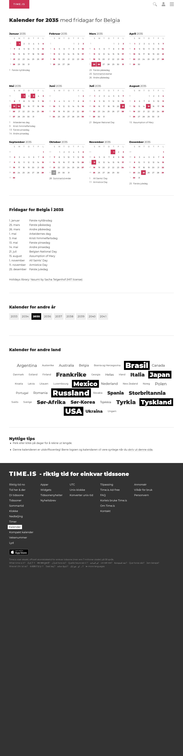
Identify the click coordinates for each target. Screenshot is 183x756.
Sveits (14, 402)
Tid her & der (17, 489)
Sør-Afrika (51, 402)
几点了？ (31, 563)
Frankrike (71, 374)
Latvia (31, 383)
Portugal (22, 393)
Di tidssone (16, 495)
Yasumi (35, 279)
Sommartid (99, 74)
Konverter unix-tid (81, 495)
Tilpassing (106, 484)
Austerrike (48, 365)
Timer (13, 521)
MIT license (74, 279)
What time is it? (17, 563)
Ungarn (112, 411)
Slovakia (97, 393)
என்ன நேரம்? (62, 566)
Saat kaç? (50, 566)
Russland (71, 392)
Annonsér (140, 484)
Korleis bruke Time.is (113, 500)
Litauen (44, 383)
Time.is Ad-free (110, 489)
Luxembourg (60, 383)
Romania (40, 393)
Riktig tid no (17, 484)
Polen (161, 383)
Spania (115, 393)
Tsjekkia (105, 402)
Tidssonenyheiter (51, 495)
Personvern (141, 495)
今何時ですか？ (37, 566)
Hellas (109, 374)
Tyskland (156, 402)
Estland (33, 374)
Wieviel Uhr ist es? (18, 566)
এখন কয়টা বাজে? (106, 563)
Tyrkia (126, 402)
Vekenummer (18, 537)
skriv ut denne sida (140, 449)
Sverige (27, 402)
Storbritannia (147, 393)
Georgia (95, 374)
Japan (160, 375)
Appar (44, 484)
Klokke (13, 511)
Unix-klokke (77, 489)
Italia (137, 374)
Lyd (11, 542)
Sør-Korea (83, 402)
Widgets (45, 489)
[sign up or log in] (163, 5)
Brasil (136, 365)
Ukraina (94, 411)
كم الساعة (94, 563)
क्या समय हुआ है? (43, 563)
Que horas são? (136, 563)
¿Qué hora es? (59, 563)
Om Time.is (107, 505)
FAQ (103, 495)
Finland (46, 374)
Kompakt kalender (21, 532)
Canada (158, 365)
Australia (66, 365)
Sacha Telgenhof (55, 279)
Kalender (15, 527)
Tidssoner (15, 500)
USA (73, 411)
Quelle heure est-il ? (78, 563)
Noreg (146, 383)
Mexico (85, 384)
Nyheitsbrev (48, 500)
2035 (23, 33)
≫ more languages (95, 566)
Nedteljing (16, 516)
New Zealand (130, 383)
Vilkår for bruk (143, 489)
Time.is (19, 4)
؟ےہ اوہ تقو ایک (76, 566)
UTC (72, 484)
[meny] (172, 4)
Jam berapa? (152, 563)
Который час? (120, 563)
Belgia (112, 20)
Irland (122, 374)
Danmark (18, 374)
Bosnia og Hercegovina (107, 365)
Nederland (109, 384)
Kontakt (105, 511)
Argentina (27, 365)
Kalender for (64, 20)
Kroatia (19, 383)
